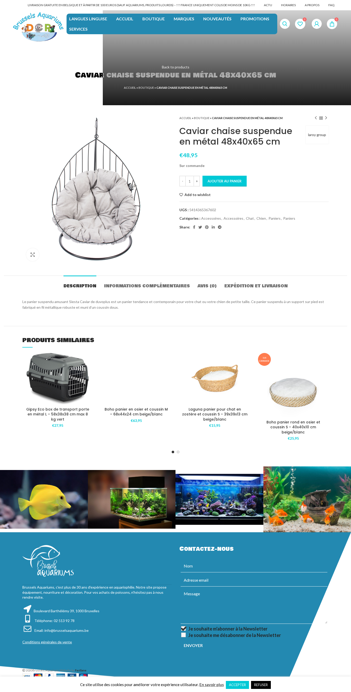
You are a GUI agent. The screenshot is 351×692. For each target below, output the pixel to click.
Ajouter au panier (225, 181)
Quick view (89, 384)
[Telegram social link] (219, 227)
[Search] (284, 24)
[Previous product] (315, 118)
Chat (250, 218)
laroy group (317, 134)
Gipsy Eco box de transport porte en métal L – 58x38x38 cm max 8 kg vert (57, 414)
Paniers (275, 218)
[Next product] (326, 118)
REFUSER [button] (261, 685)
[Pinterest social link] (207, 227)
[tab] (79, 283)
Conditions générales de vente (47, 642)
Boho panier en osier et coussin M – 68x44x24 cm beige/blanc (136, 412)
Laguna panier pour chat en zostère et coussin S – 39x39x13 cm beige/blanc (214, 414)
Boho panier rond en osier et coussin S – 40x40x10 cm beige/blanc (293, 427)
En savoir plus (211, 684)
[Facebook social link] (194, 227)
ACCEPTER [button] (237, 685)
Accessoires (211, 218)
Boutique (146, 87)
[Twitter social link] (200, 227)
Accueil (130, 87)
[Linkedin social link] (213, 227)
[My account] (316, 24)
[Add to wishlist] (89, 361)
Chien (261, 218)
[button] (89, 373)
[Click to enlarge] (32, 254)
